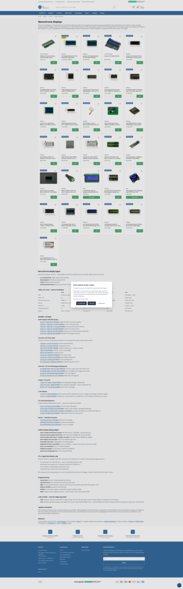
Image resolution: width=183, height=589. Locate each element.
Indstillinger (102, 303)
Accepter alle (81, 303)
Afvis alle (91, 303)
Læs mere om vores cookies (80, 299)
